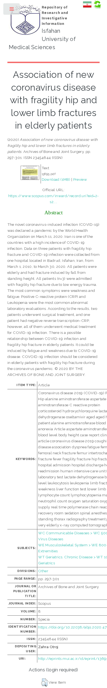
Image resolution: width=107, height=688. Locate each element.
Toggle (12, 10)
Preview (80, 179)
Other (43, 571)
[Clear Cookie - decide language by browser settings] (97, 7)
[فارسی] (87, 7)
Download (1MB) (56, 179)
